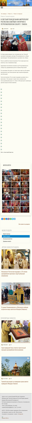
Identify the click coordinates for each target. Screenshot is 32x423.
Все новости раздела (24, 224)
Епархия (21, 414)
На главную (4, 13)
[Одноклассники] (4, 219)
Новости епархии (18, 13)
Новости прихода (6, 234)
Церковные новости (7, 241)
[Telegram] (15, 219)
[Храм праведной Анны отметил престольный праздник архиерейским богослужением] (15, 331)
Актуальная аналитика (7, 239)
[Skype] (13, 219)
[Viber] (8, 219)
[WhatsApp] (10, 219)
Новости (10, 13)
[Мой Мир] (6, 219)
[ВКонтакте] (2, 219)
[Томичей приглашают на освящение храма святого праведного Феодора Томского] (15, 366)
